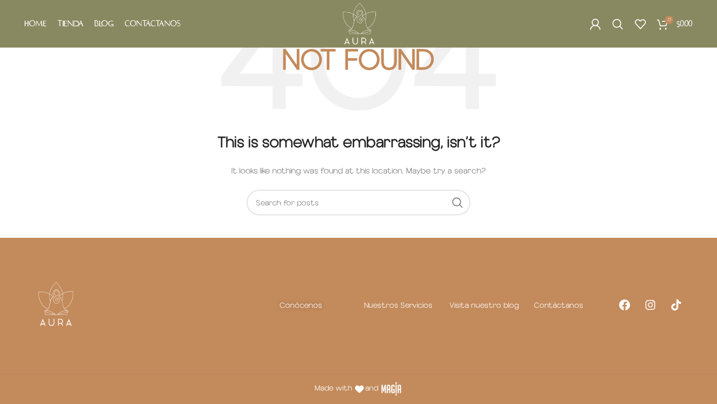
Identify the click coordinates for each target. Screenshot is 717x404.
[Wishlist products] (640, 24)
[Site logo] (359, 23)
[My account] (595, 24)
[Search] (618, 24)
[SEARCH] (458, 202)
